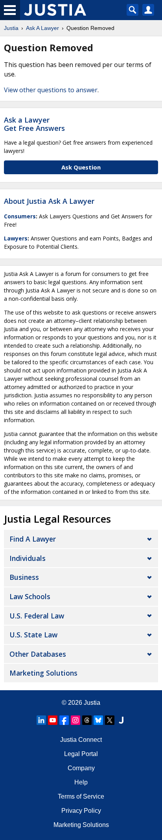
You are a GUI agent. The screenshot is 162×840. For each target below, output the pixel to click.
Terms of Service (81, 796)
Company (81, 768)
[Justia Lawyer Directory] (121, 720)
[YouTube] (52, 720)
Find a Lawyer (32, 539)
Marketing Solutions (43, 673)
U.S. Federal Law (36, 615)
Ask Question (81, 167)
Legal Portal (81, 754)
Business (24, 577)
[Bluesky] (98, 720)
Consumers (20, 216)
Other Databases (37, 654)
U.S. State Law (33, 634)
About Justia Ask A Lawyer (49, 201)
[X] (109, 720)
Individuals (27, 558)
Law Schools (29, 596)
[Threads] (87, 720)
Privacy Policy (81, 810)
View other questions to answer (51, 90)
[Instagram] (75, 720)
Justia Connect (81, 739)
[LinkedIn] (41, 720)
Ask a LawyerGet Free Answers (34, 124)
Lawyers (16, 238)
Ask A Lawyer (42, 28)
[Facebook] (64, 720)
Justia (11, 28)
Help (81, 782)
